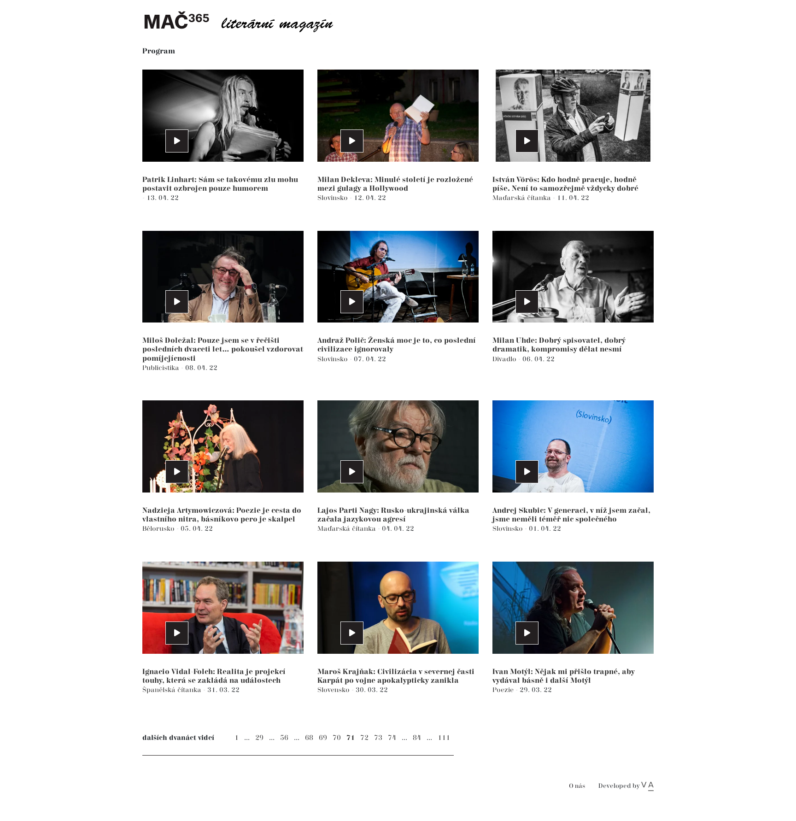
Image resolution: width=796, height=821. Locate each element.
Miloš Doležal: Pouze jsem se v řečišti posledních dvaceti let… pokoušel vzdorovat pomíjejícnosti (222, 349)
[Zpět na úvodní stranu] (246, 20)
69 (323, 737)
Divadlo (505, 359)
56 (284, 737)
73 (378, 737)
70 (337, 737)
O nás (577, 786)
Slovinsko (333, 197)
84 (417, 737)
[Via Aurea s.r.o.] (647, 786)
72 (364, 737)
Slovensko (334, 689)
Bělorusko (159, 528)
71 (350, 737)
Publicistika (161, 367)
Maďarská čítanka (522, 197)
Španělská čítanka (172, 689)
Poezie (503, 689)
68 (309, 737)
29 (259, 737)
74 (392, 737)
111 (444, 737)
